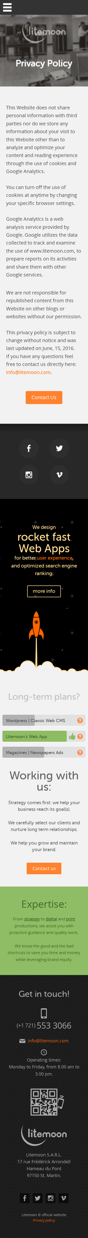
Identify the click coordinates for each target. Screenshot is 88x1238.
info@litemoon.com (28, 372)
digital (51, 919)
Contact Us (44, 397)
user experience (54, 558)
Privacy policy (44, 1220)
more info (44, 591)
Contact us (44, 868)
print (70, 919)
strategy (32, 919)
